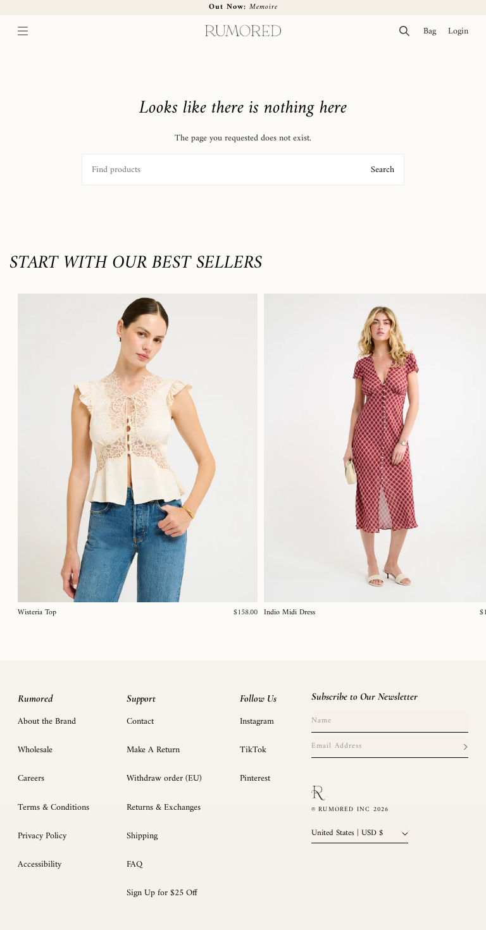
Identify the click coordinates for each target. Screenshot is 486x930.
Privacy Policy (42, 836)
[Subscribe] (465, 746)
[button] (22, 31)
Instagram (257, 721)
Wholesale (35, 750)
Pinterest (255, 778)
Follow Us (258, 698)
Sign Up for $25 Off (162, 893)
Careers (31, 778)
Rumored (35, 698)
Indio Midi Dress (289, 613)
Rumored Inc (344, 809)
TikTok (253, 750)
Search (382, 170)
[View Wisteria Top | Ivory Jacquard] (138, 448)
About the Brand (47, 721)
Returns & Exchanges (164, 807)
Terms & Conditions (53, 807)
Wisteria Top (37, 613)
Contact (140, 721)
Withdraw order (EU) (164, 778)
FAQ (134, 864)
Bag (432, 31)
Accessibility (39, 864)
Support (141, 698)
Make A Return (153, 750)
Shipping (142, 836)
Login (461, 31)
